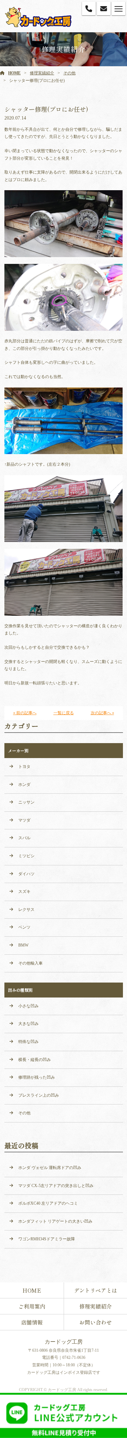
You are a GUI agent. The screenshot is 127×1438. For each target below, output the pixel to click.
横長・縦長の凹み (34, 1059)
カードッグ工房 (64, 1342)
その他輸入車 (30, 963)
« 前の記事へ (25, 713)
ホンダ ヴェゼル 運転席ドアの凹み (49, 1167)
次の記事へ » (102, 713)
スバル (24, 837)
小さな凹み (28, 1006)
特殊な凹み (28, 1041)
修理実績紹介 (42, 73)
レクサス (26, 909)
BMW (23, 945)
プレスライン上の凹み (38, 1095)
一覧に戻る (64, 713)
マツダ (24, 820)
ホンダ (24, 784)
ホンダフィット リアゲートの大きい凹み (55, 1221)
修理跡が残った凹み (36, 1077)
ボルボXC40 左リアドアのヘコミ (48, 1203)
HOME (14, 73)
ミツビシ (26, 855)
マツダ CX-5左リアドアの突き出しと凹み (55, 1185)
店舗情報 (32, 1322)
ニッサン (26, 802)
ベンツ (24, 927)
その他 (69, 73)
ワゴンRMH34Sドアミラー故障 (46, 1239)
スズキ (24, 891)
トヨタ (24, 766)
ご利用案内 (31, 1306)
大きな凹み (28, 1023)
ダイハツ (26, 873)
